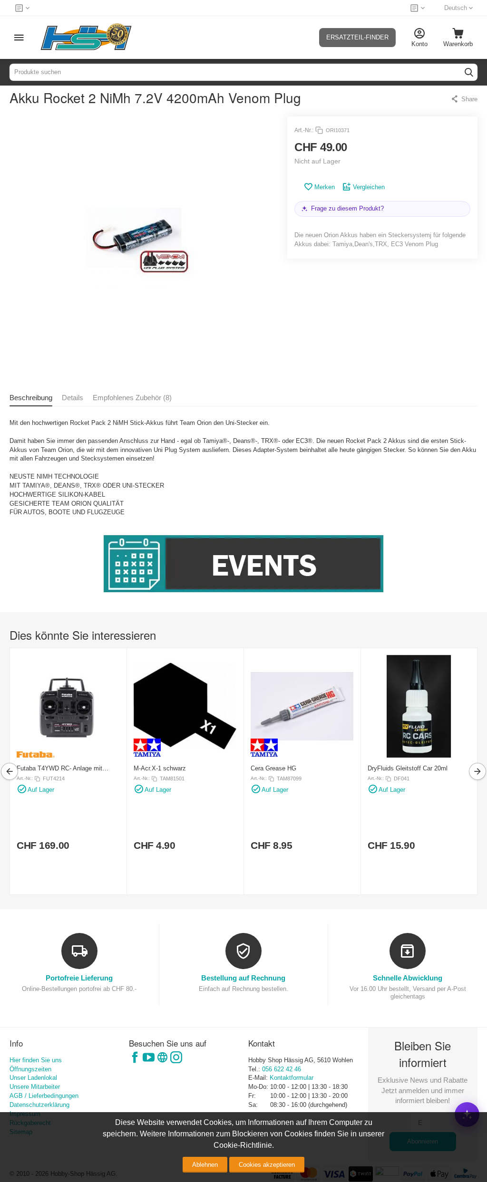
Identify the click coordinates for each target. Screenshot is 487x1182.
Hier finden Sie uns (36, 1060)
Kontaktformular (291, 1077)
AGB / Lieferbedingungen (44, 1095)
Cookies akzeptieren (267, 1164)
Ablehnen (205, 1164)
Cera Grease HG (273, 768)
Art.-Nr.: (303, 130)
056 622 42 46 (281, 1069)
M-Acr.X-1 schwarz (160, 768)
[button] (463, 99)
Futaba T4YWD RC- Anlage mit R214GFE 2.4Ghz (59, 768)
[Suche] (468, 72)
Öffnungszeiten (30, 1069)
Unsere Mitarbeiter (35, 1086)
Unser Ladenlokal (33, 1077)
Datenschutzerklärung (39, 1104)
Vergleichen (369, 187)
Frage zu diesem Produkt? (347, 208)
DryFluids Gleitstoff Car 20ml (408, 768)
